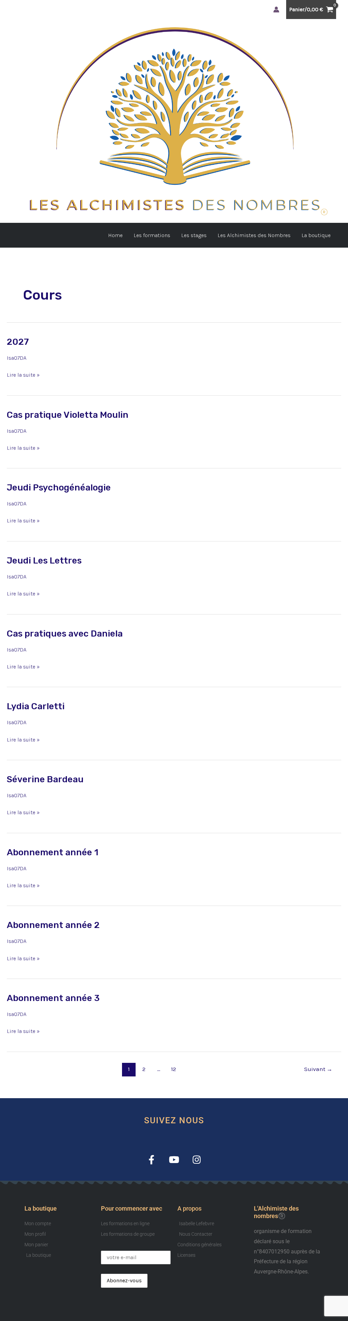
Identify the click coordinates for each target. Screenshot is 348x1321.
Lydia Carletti (36, 706)
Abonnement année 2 (53, 925)
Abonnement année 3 (53, 998)
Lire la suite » (23, 374)
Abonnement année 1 (52, 852)
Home (115, 235)
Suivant (318, 1069)
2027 (18, 342)
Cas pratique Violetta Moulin (67, 415)
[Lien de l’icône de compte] (276, 9)
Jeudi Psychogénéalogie (59, 487)
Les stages (194, 235)
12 (173, 1069)
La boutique (316, 235)
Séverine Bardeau (45, 779)
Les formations (152, 235)
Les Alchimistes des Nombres (254, 235)
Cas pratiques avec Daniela (65, 633)
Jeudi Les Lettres (44, 560)
